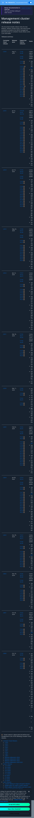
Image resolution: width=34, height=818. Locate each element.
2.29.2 (6, 749)
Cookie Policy (18, 799)
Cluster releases (7, 764)
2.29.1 (6, 751)
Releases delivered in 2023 (12, 759)
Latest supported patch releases (14, 789)
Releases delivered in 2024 (12, 757)
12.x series (8, 772)
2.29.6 (6, 742)
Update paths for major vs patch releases (16, 785)
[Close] (29, 792)
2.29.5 (6, 744)
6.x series (7, 779)
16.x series (8, 767)
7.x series (7, 777)
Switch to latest (26, 8)
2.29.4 (6, 746)
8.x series (7, 775)
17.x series (8, 765)
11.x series (8, 774)
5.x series (7, 780)
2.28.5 (6, 754)
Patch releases (7, 782)
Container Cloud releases (10, 741)
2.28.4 (6, 756)
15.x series (8, 769)
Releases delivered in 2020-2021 (14, 762)
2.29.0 (6, 752)
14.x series (8, 770)
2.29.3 (6, 747)
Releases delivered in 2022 (12, 760)
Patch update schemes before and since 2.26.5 (18, 787)
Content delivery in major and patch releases (17, 784)
